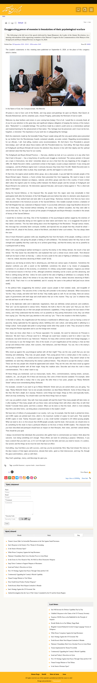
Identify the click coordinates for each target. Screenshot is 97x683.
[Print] (6, 22)
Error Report (84, 472)
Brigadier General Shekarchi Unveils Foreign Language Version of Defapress (70, 628)
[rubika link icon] (35, 477)
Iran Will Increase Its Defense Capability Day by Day (67, 610)
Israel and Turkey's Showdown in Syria (20, 567)
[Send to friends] (9, 22)
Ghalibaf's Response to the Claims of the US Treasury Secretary (70, 613)
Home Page (35, 674)
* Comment (8, 500)
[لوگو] (12, 14)
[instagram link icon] (20, 477)
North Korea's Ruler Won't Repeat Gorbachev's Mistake (24, 585)
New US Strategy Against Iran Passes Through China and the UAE (28, 571)
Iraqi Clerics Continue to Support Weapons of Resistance (25, 563)
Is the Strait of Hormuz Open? (17, 549)
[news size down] (15, 22)
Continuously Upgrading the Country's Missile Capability (25, 574)
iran (89, 22)
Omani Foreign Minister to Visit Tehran (20, 578)
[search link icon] (9, 477)
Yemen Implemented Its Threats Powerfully (64, 648)
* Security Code (9, 516)
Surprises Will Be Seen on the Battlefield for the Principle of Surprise (68, 618)
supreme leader (30, 465)
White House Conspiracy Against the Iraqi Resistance (24, 552)
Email (6, 495)
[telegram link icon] (16, 477)
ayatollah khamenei (18, 465)
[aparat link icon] (31, 477)
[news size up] (25, 22)
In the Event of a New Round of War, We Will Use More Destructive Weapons (31, 560)
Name (6, 489)
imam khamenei (40, 465)
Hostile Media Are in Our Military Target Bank (65, 623)
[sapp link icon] (27, 477)
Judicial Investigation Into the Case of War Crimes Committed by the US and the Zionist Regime (37, 593)
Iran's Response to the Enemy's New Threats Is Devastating (26, 545)
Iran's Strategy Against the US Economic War (21, 589)
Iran (85, 22)
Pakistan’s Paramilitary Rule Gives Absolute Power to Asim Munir (28, 556)
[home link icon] (5, 477)
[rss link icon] (13, 477)
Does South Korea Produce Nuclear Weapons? (22, 582)
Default (20, 23)
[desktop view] (78, 10)
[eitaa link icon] (24, 477)
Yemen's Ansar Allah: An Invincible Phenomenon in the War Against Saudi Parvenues (33, 541)
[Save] (12, 23)
